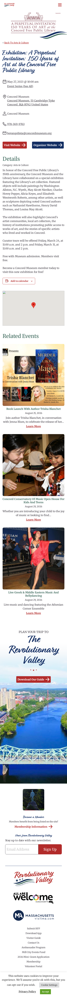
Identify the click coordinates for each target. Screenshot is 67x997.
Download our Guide (31, 679)
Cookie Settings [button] (49, 985)
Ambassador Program (33, 947)
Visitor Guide (34, 938)
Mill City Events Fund (33, 952)
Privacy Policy (27, 991)
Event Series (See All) (20, 86)
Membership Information (30, 826)
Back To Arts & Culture (16, 42)
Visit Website (12, 145)
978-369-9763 (16, 124)
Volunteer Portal (33, 966)
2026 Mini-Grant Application (33, 956)
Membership (33, 961)
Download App (34, 933)
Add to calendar (19, 281)
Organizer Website (45, 145)
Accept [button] (45, 991)
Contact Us (33, 942)
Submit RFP (33, 928)
